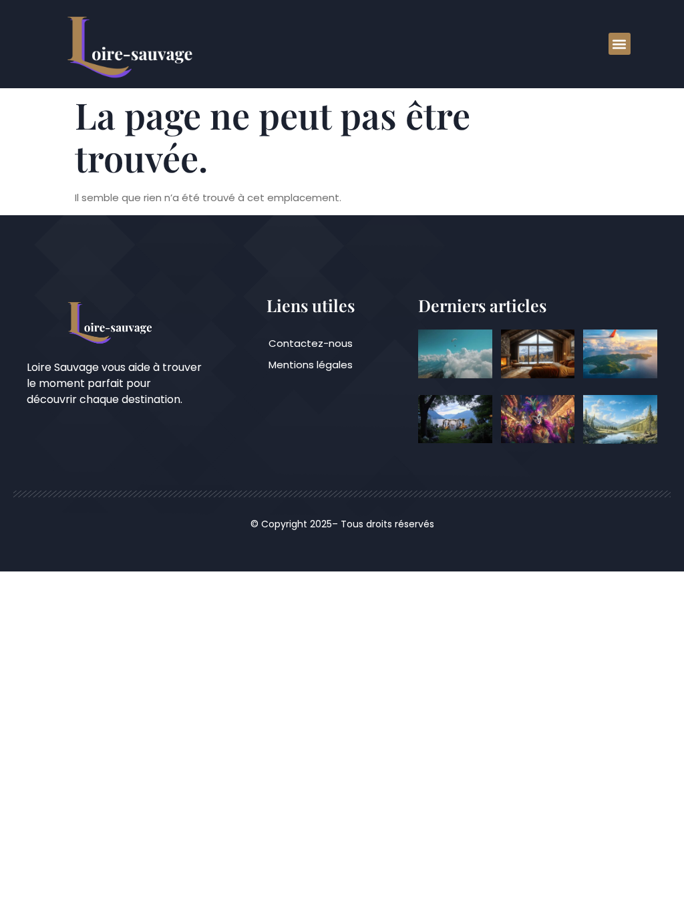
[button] (620, 44)
